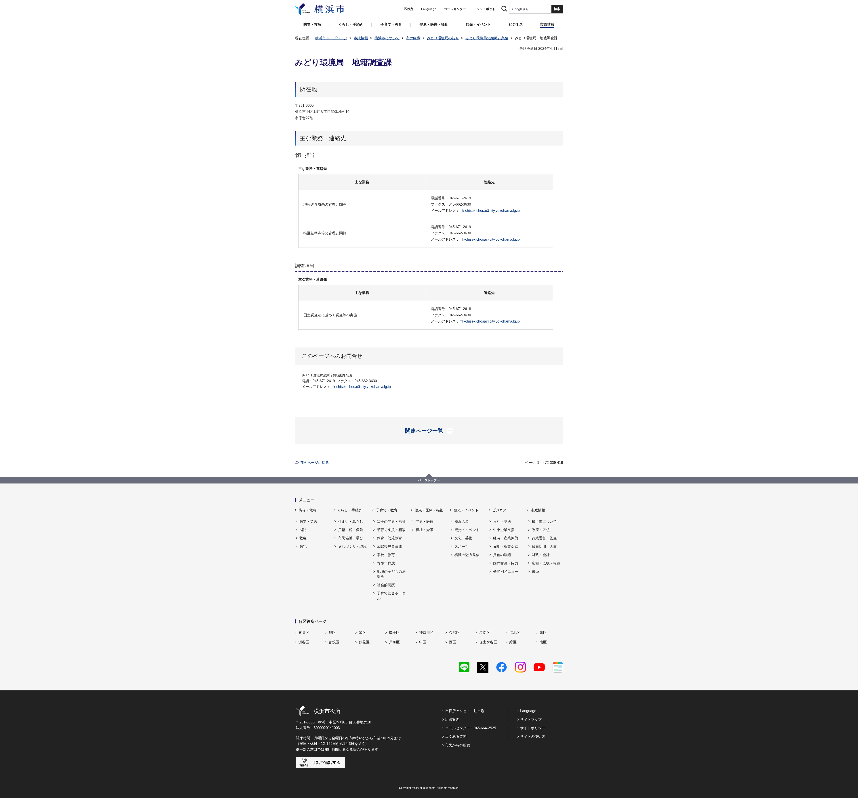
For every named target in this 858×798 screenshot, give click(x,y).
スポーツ (461, 546)
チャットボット (484, 9)
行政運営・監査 (544, 538)
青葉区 (304, 632)
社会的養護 (386, 585)
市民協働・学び (350, 538)
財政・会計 (541, 555)
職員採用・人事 (544, 546)
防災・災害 (308, 521)
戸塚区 (394, 642)
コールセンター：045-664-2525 (470, 728)
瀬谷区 (304, 642)
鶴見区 (364, 642)
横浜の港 (461, 521)
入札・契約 (502, 521)
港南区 (484, 632)
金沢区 (454, 632)
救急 (303, 538)
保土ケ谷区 (488, 642)
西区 (452, 642)
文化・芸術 (463, 538)
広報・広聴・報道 (546, 563)
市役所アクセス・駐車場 (464, 711)
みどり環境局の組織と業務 (486, 38)
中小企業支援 (504, 530)
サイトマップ (531, 719)
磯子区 (394, 632)
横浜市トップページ (331, 38)
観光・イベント (466, 510)
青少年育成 (386, 563)
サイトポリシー (532, 728)
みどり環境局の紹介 (443, 38)
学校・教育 (386, 555)
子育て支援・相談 (391, 530)
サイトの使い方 (532, 736)
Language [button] (428, 9)
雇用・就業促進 (505, 546)
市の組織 (413, 38)
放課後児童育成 (389, 546)
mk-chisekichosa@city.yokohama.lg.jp (489, 211)
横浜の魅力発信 (466, 555)
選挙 (535, 571)
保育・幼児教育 (389, 538)
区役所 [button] (408, 9)
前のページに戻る (314, 463)
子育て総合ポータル (391, 595)
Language (528, 711)
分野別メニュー (505, 571)
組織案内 (452, 719)
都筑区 (334, 642)
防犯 (303, 546)
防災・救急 (307, 510)
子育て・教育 (386, 510)
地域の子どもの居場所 (391, 574)
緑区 (513, 642)
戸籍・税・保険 (350, 530)
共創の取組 (502, 555)
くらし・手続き (349, 510)
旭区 (332, 632)
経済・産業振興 (505, 538)
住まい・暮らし (350, 521)
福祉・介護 (424, 530)
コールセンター (455, 9)
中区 (422, 642)
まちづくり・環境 (352, 546)
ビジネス (499, 510)
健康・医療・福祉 (429, 510)
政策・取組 (541, 530)
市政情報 (361, 38)
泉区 (362, 632)
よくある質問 (456, 736)
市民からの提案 (457, 745)
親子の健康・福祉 (391, 521)
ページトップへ (429, 480)
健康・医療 (424, 521)
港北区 (514, 632)
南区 (543, 642)
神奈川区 (426, 632)
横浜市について (387, 38)
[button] (429, 430)
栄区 (543, 632)
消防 (303, 530)
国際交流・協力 (505, 563)
